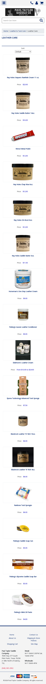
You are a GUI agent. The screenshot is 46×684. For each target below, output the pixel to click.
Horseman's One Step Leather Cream (23, 291)
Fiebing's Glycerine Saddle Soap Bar (23, 576)
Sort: (23, 48)
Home (5, 31)
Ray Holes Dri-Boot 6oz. (23, 220)
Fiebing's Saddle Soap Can (23, 541)
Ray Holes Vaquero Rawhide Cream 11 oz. (23, 77)
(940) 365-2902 (7, 668)
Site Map (34, 644)
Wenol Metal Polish (23, 149)
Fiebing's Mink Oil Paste (23, 612)
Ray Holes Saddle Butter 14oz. (23, 113)
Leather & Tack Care (18, 31)
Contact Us (33, 635)
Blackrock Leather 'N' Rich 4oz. (23, 469)
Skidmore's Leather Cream (23, 363)
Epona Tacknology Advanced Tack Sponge (23, 398)
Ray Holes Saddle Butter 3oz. (23, 256)
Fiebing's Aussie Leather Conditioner (23, 327)
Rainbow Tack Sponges (23, 505)
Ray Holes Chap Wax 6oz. (23, 184)
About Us (12, 638)
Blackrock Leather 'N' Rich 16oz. (23, 434)
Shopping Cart (12, 644)
